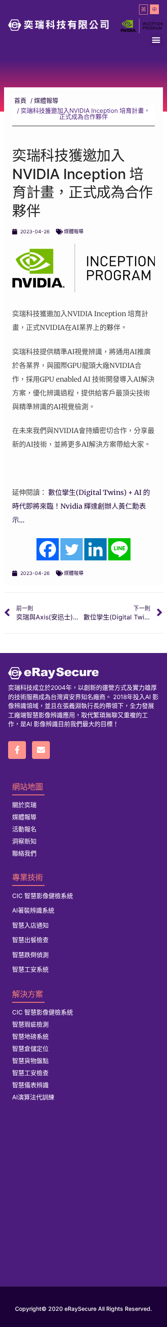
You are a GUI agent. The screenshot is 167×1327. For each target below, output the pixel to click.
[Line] (119, 549)
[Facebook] (47, 549)
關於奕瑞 (24, 805)
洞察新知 (24, 841)
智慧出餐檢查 (30, 940)
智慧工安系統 (30, 969)
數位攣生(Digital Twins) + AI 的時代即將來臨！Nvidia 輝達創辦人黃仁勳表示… (81, 506)
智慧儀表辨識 (30, 1085)
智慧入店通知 (30, 925)
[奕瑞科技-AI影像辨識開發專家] (83, 673)
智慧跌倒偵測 (30, 955)
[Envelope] (41, 750)
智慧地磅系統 (30, 1036)
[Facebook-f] (17, 750)
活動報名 (24, 829)
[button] (156, 39)
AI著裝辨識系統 (33, 910)
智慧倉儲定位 (30, 1048)
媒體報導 (74, 231)
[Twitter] (71, 549)
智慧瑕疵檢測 (30, 1024)
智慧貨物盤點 (30, 1061)
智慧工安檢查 (30, 1073)
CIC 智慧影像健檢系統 (42, 896)
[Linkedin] (95, 549)
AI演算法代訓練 (33, 1097)
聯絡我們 (24, 853)
